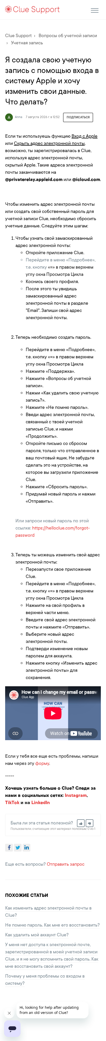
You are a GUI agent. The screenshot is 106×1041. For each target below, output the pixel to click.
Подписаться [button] (78, 117)
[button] (94, 9)
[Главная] (32, 9)
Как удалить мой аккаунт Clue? (37, 935)
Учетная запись (27, 43)
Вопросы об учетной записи (68, 35)
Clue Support (18, 35)
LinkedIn (26, 848)
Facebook (9, 848)
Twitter (18, 848)
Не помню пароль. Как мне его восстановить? (52, 925)
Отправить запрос (65, 864)
